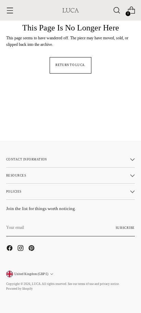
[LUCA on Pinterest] (32, 249)
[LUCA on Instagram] (21, 249)
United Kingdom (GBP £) (31, 274)
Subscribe (125, 228)
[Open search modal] (117, 10)
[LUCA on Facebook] (10, 249)
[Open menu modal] (10, 10)
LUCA (36, 284)
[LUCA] (70, 10)
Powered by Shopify (19, 288)
